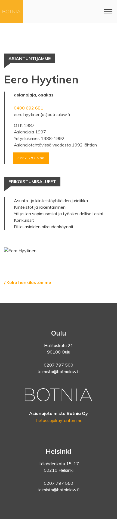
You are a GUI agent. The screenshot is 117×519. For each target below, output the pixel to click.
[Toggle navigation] (108, 11)
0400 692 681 (28, 108)
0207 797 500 (31, 158)
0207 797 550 (58, 483)
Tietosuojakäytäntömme (58, 420)
